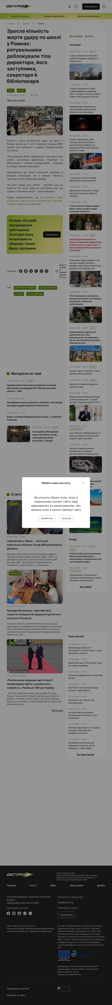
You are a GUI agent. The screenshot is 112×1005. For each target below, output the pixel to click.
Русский (66, 518)
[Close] (83, 483)
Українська (47, 518)
